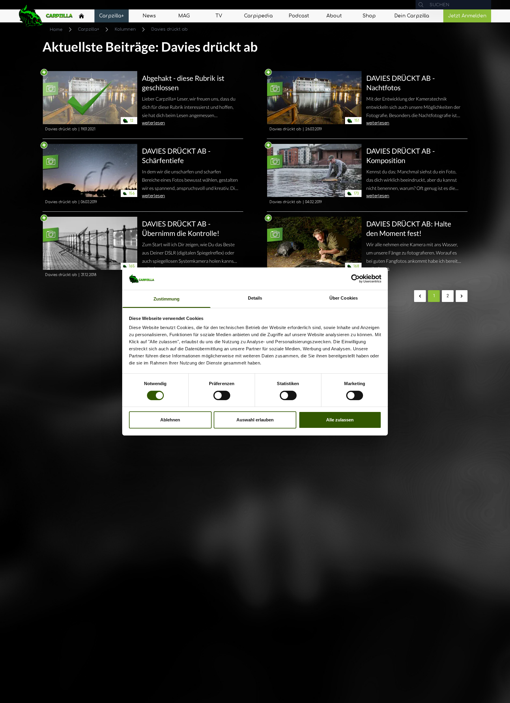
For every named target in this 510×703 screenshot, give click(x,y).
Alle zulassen (340, 420)
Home (56, 29)
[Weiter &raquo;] (462, 296)
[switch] (221, 395)
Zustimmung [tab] (166, 299)
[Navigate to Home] (81, 17)
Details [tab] (255, 298)
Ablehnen (170, 420)
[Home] (81, 15)
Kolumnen (125, 29)
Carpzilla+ (88, 29)
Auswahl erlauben (255, 420)
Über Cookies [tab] (343, 298)
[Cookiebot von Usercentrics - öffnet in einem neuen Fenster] (355, 278)
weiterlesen (153, 123)
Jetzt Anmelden (467, 16)
